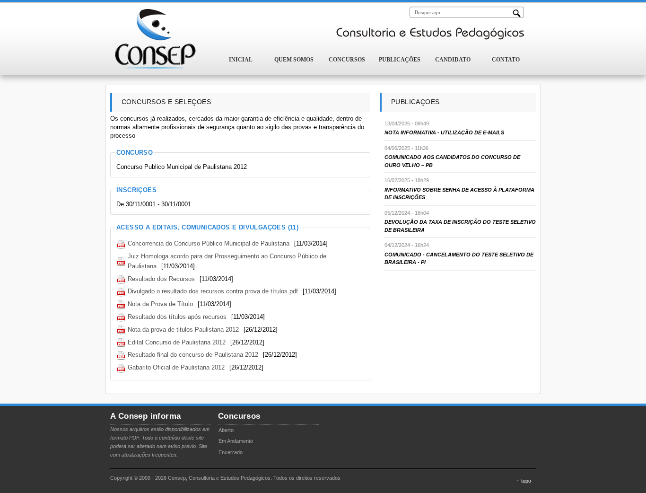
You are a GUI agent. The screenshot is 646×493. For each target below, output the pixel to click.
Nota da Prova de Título (160, 304)
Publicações (399, 59)
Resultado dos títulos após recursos (177, 316)
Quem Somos (294, 59)
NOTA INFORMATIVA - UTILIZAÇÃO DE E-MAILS (444, 132)
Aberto (226, 430)
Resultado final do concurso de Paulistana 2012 (193, 354)
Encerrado (230, 452)
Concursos (347, 59)
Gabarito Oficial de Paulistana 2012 (176, 367)
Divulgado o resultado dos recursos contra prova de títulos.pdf (213, 291)
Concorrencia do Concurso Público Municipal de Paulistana (208, 243)
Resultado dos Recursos (161, 278)
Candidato (453, 59)
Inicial (241, 59)
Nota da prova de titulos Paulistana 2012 (183, 329)
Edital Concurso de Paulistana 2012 (177, 342)
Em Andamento (235, 441)
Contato (506, 59)
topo (526, 481)
